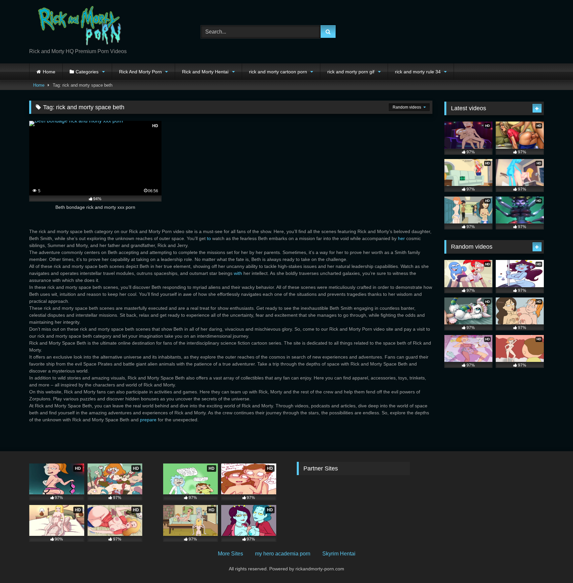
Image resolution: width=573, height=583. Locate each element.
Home (49, 71)
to (209, 238)
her (401, 238)
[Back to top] (552, 563)
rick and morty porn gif (350, 71)
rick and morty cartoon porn (278, 71)
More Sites (230, 553)
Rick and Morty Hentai (205, 71)
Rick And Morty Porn (140, 71)
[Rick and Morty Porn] (79, 26)
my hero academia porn (282, 553)
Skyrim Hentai (338, 553)
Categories (87, 71)
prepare (148, 419)
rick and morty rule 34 (418, 71)
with (238, 273)
